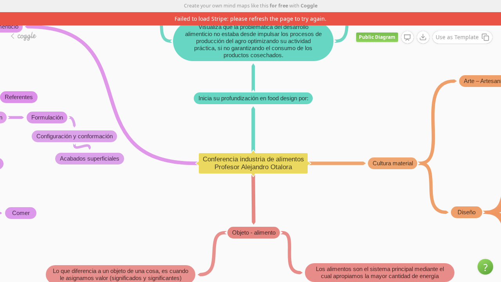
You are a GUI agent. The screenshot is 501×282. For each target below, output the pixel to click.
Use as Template (457, 37)
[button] (485, 267)
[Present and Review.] (407, 37)
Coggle (309, 5)
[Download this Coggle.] (423, 37)
